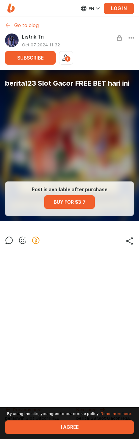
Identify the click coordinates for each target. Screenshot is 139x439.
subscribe (30, 58)
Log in (119, 8)
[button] (11, 8)
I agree (70, 427)
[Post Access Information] (119, 38)
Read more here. (116, 413)
